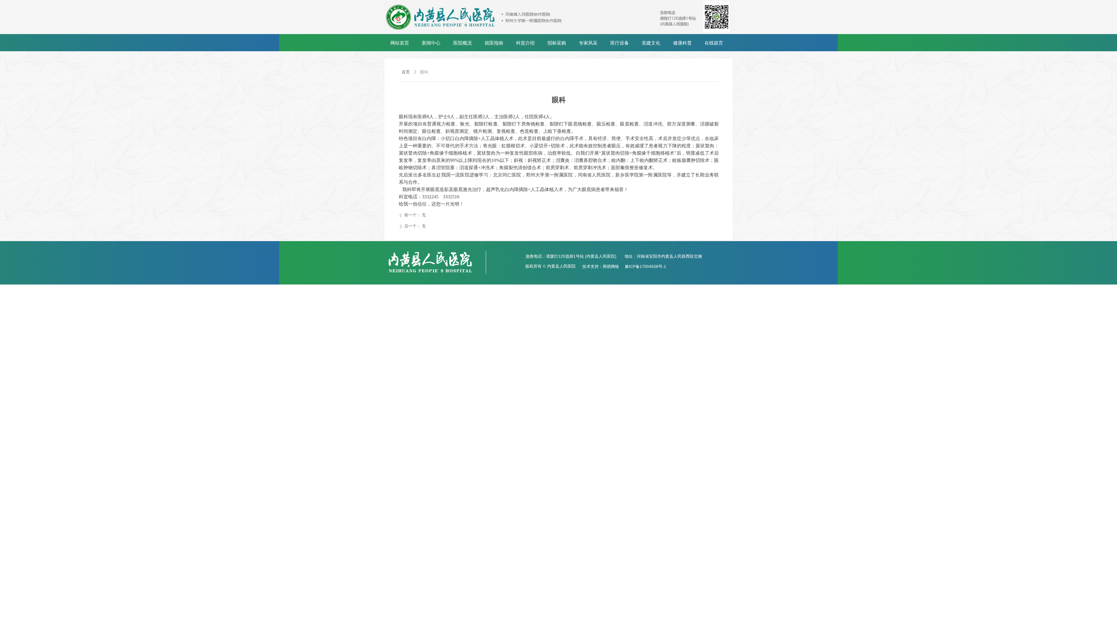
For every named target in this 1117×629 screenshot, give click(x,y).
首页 (406, 72)
